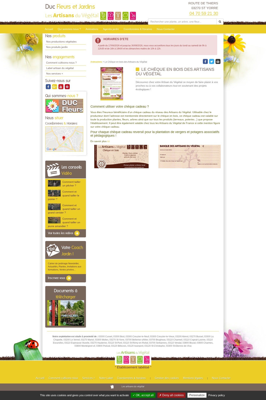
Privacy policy (216, 395)
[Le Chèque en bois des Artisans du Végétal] (111, 83)
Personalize (197, 395)
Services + (88, 377)
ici (108, 141)
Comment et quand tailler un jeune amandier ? (64, 222)
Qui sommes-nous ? (69, 29)
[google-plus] (55, 86)
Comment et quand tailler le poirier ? (63, 195)
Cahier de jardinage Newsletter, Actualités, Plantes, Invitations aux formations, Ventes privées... (64, 266)
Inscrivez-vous (57, 278)
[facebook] (48, 86)
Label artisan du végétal (60, 68)
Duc (70, 7)
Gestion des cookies (167, 377)
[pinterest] (67, 86)
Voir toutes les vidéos (61, 233)
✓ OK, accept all (143, 395)
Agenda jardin (111, 29)
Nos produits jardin (57, 47)
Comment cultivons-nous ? (61, 62)
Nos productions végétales (61, 41)
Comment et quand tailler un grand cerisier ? (64, 209)
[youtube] (61, 86)
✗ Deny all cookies (171, 395)
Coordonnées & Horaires (138, 29)
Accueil (49, 29)
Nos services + (54, 73)
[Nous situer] (64, 139)
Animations (92, 29)
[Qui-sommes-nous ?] (64, 105)
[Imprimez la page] (218, 61)
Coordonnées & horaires (131, 377)
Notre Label (106, 377)
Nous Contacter (166, 29)
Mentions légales (193, 377)
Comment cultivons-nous (63, 377)
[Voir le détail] (54, 183)
